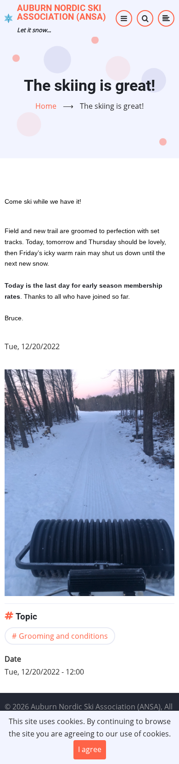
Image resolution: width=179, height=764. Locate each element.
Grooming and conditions (63, 636)
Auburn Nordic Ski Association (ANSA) (61, 12)
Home (45, 106)
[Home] (8, 17)
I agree (89, 749)
